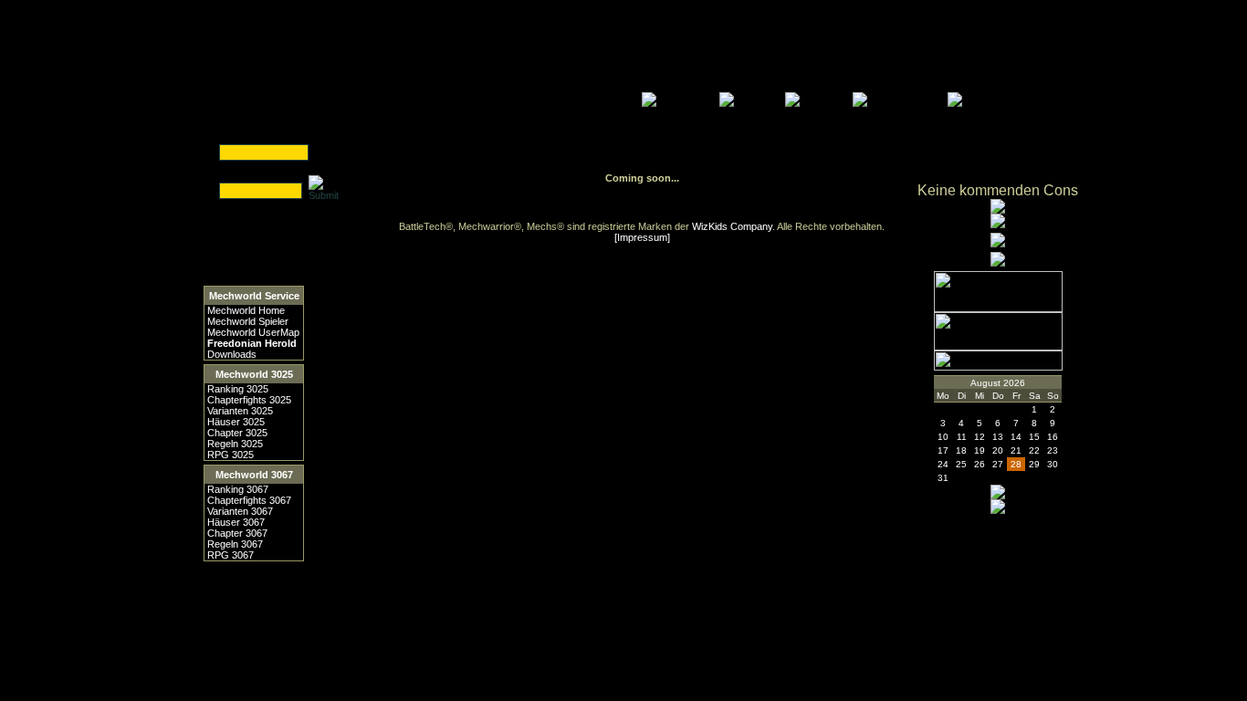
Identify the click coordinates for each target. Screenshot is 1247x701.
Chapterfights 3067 (249, 500)
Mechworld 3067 (254, 474)
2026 (1014, 383)
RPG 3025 (230, 454)
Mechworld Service (254, 295)
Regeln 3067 (235, 544)
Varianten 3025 (240, 410)
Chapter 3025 (237, 432)
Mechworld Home (246, 310)
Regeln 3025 (235, 443)
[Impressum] (642, 237)
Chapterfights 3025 (249, 399)
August (985, 383)
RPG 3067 (230, 554)
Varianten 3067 (240, 511)
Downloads (232, 354)
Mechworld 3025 (254, 374)
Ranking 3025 (237, 388)
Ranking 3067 (237, 489)
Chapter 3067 (237, 533)
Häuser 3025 (236, 421)
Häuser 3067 (236, 522)
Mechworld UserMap (253, 332)
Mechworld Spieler (247, 321)
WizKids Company (732, 226)
